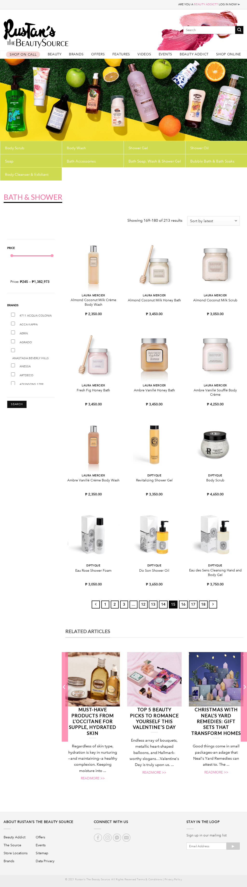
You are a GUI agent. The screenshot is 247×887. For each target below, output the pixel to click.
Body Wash (76, 148)
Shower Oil (199, 148)
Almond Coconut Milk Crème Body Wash (93, 302)
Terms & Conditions (149, 879)
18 (203, 604)
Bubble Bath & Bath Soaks (212, 161)
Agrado (26, 342)
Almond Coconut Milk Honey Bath (154, 300)
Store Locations (15, 853)
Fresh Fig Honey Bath (93, 390)
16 (183, 604)
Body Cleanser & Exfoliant (26, 174)
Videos (144, 54)
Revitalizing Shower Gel (154, 480)
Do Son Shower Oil (154, 570)
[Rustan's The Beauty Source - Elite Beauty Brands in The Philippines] (58, 32)
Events (165, 54)
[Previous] (64, 697)
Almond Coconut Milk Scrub (215, 300)
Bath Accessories (81, 161)
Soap (9, 161)
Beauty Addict (194, 54)
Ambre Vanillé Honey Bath (154, 390)
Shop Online (228, 54)
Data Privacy (45, 861)
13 (153, 604)
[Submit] (239, 30)
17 (193, 604)
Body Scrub (14, 148)
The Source (12, 845)
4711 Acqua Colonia (36, 315)
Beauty (55, 54)
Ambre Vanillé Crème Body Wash (93, 480)
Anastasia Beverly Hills (30, 358)
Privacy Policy (173, 879)
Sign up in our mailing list (206, 835)
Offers (98, 54)
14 (163, 604)
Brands (76, 54)
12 (143, 604)
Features (121, 54)
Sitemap (42, 853)
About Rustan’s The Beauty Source (38, 822)
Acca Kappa (29, 324)
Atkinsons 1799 (31, 384)
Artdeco (26, 375)
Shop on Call (23, 54)
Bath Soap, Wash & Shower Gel (155, 161)
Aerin (24, 333)
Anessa (25, 366)
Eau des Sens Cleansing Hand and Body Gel (215, 572)
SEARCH (17, 404)
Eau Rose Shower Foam (93, 570)
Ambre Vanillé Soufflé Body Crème (215, 392)
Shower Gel (138, 148)
